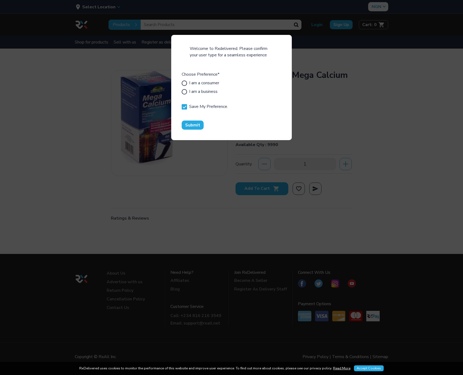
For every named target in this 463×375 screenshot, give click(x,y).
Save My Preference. (208, 107)
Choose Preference (200, 74)
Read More (341, 368)
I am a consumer (204, 83)
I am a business (203, 91)
